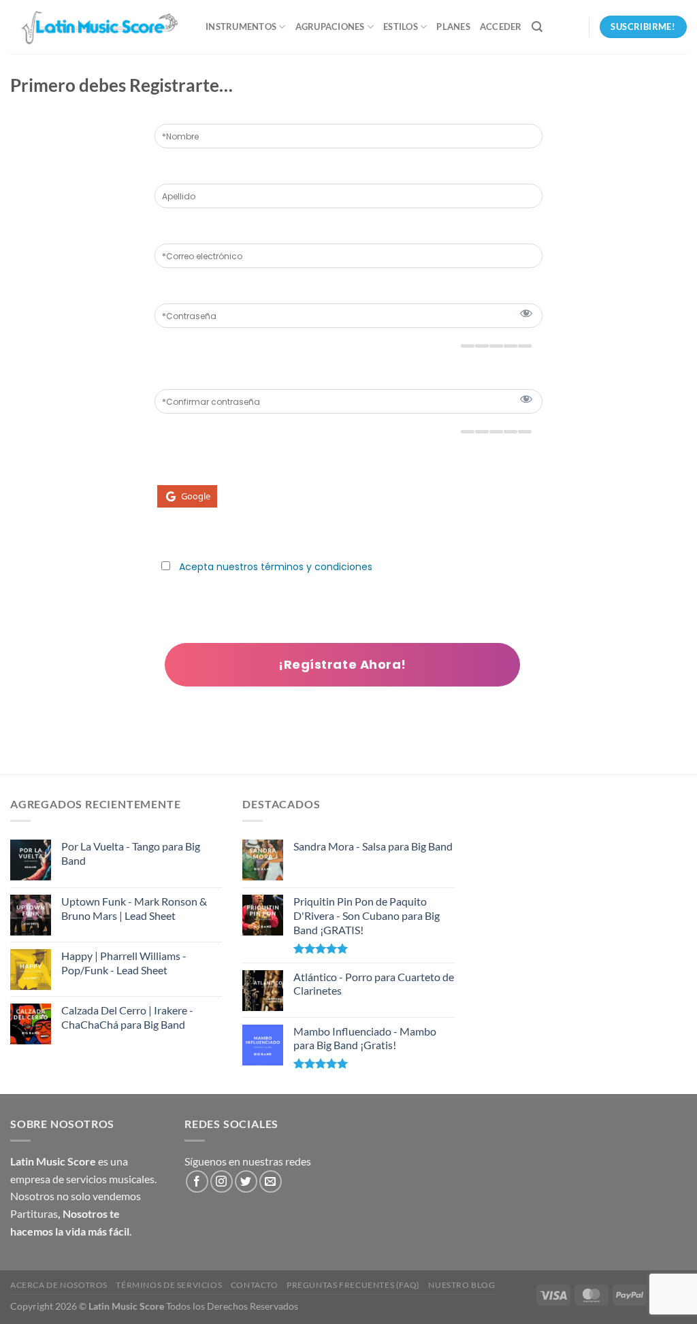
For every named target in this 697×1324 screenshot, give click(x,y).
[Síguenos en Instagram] (221, 1181)
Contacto (254, 1285)
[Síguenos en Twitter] (246, 1181)
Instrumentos (241, 26)
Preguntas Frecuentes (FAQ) (353, 1285)
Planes (453, 26)
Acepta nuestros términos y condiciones (275, 567)
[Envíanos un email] (270, 1181)
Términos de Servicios (169, 1285)
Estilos (400, 26)
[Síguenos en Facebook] (197, 1181)
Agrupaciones (330, 26)
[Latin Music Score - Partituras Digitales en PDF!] (97, 27)
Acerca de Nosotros (59, 1285)
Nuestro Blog (461, 1285)
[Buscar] (537, 27)
